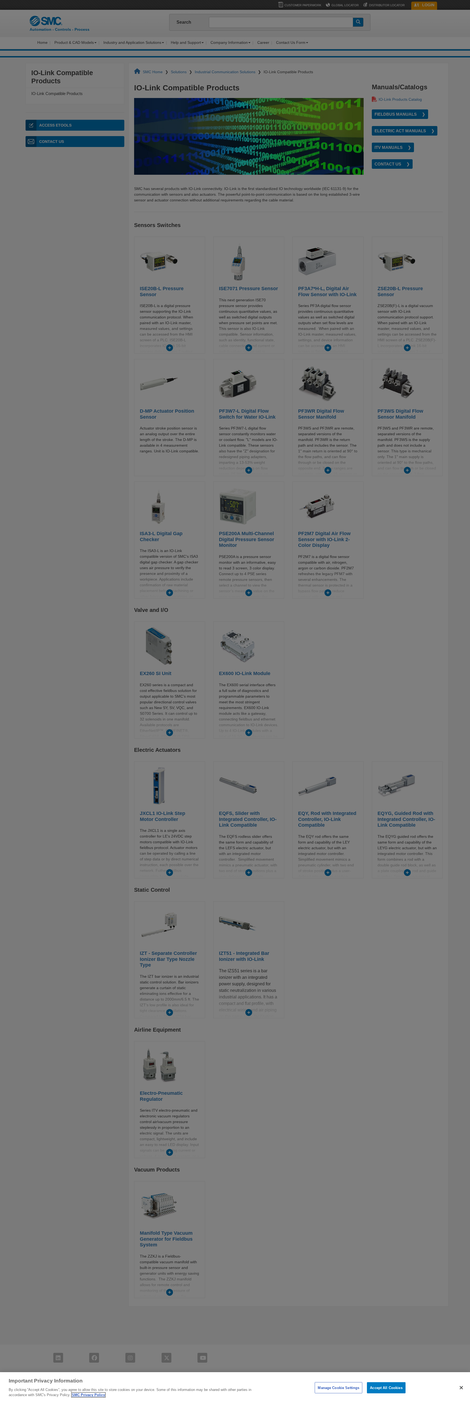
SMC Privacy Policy (88, 1395)
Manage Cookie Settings (338, 1387)
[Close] (461, 1388)
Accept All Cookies (386, 1387)
